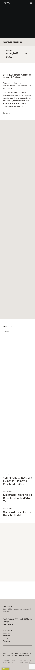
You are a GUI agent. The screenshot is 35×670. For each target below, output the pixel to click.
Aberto (10, 372)
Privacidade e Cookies (9, 660)
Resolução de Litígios (25, 660)
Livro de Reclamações (25, 662)
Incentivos (5, 372)
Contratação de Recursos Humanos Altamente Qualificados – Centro (17, 481)
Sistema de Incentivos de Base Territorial (17, 513)
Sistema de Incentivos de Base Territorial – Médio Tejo (17, 498)
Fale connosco (8, 624)
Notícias (5, 638)
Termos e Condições (8, 662)
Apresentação (7, 630)
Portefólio (6, 641)
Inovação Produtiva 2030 (17, 376)
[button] (31, 3)
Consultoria (6, 633)
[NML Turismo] (7, 3)
